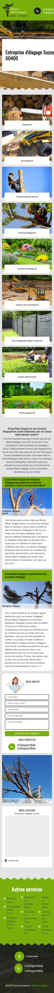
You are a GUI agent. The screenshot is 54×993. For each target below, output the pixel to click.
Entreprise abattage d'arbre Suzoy (11, 923)
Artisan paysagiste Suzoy (46, 930)
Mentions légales (40, 985)
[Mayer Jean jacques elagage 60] (15, 10)
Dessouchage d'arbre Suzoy (11, 910)
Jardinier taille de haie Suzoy (46, 917)
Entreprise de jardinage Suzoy (28, 902)
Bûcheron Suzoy (11, 900)
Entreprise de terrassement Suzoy (28, 917)
